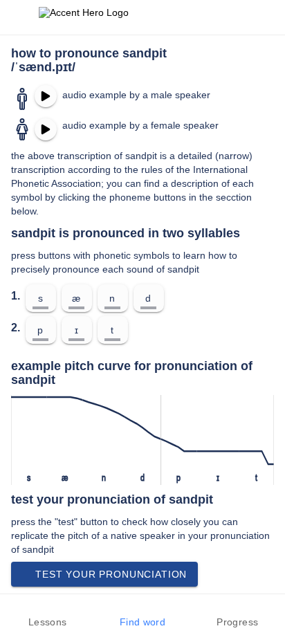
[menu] (19, 17)
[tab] (47, 613)
